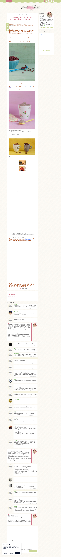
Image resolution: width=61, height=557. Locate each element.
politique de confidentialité (28, 549)
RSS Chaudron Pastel (53, 1)
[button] (43, 53)
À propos (41, 27)
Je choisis (5, 553)
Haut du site (51, 555)
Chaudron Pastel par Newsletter (44, 1)
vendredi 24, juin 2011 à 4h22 (33, 356)
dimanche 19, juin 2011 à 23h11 (33, 320)
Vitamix (26, 288)
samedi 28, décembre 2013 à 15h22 (32, 495)
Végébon (15, 393)
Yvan (15, 478)
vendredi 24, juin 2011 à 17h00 (33, 363)
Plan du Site (46, 555)
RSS (48, 555)
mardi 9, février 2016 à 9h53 (27, 524)
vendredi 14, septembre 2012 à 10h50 (32, 475)
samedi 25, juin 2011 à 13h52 (33, 382)
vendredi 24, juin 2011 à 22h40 (33, 368)
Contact (51, 27)
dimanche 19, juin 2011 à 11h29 (33, 315)
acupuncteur (12, 282)
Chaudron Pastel (30, 8)
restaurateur (16, 353)
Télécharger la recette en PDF (8, 24)
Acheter (46, 48)
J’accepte (17, 553)
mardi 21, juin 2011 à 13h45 (33, 345)
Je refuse (11, 553)
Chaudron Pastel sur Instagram (46, 1)
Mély (9, 323)
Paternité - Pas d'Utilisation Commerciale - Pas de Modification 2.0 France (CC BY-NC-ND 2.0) (8, 556)
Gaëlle (15, 348)
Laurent (15, 342)
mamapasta (16, 379)
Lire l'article (51, 48)
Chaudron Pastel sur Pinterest (51, 1)
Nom (14, 540)
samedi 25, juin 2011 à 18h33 (33, 390)
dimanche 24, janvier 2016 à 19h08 (32, 503)
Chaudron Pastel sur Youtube (49, 1)
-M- (14, 318)
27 (23, 14)
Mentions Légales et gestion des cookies (39, 555)
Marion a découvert (17, 385)
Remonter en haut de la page (8, 30)
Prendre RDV (47, 27)
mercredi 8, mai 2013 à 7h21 (33, 488)
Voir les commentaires (8, 27)
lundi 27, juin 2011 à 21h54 (33, 396)
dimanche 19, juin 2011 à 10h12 (33, 308)
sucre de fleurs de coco (16, 135)
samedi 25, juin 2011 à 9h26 (33, 376)
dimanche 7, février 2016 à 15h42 (32, 511)
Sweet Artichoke (17, 371)
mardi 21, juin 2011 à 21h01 (33, 350)
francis (15, 366)
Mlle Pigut (16, 311)
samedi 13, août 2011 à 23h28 (33, 415)
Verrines (23, 288)
